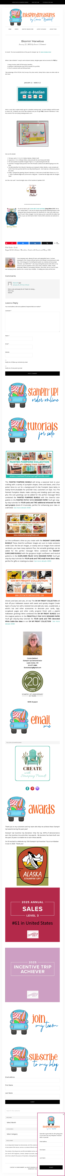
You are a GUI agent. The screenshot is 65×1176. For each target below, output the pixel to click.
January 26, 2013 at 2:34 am (21, 285)
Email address (10, 1077)
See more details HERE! (22, 508)
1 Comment (42, 44)
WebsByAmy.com (32, 1169)
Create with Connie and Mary (37, 208)
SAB (49, 250)
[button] (32, 33)
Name (7, 335)
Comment (8, 310)
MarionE (15, 283)
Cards (16, 247)
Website (7, 352)
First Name (9, 1085)
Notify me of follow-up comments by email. (16, 362)
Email (7, 344)
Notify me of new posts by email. (13, 368)
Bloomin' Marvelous (21, 250)
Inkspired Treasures (32, 17)
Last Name (9, 1093)
